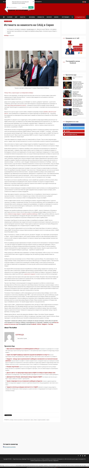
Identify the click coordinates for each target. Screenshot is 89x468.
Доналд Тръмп (27, 419)
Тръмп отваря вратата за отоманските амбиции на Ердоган (24, 381)
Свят (16, 17)
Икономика (32, 17)
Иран (32, 419)
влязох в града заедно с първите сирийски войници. (23, 214)
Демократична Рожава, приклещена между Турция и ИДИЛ (24, 377)
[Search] (72, 17)
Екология (49, 17)
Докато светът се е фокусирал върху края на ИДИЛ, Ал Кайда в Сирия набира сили (31, 372)
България (9, 17)
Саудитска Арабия (41, 419)
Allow (31, 7)
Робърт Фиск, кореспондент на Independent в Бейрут (18, 92)
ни (34, 274)
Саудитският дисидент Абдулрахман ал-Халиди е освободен (67, 86)
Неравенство (40, 17)
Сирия (47, 419)
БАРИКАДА (6, 35)
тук (57, 467)
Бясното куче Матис (18, 419)
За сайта (5, 1)
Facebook (33, 324)
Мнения (56, 17)
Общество (22, 17)
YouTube (50, 324)
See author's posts (22, 338)
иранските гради (29, 274)
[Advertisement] (62, 9)
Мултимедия (65, 17)
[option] (74, 77)
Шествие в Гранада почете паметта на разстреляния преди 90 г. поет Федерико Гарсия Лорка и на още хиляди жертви (67, 94)
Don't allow (24, 7)
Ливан (35, 419)
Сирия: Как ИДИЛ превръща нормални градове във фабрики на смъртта (28, 354)
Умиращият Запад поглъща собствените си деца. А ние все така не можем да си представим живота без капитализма (67, 77)
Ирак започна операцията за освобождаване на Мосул (23, 348)
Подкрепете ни (81, 17)
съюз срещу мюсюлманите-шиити (16, 105)
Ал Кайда (11, 419)
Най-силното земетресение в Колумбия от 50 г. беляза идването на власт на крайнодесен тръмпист (67, 103)
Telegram (44, 324)
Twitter (39, 324)
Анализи (6, 21)
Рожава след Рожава (13, 366)
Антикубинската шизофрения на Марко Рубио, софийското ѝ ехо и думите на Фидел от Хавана (67, 112)
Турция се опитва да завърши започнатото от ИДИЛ (22, 387)
